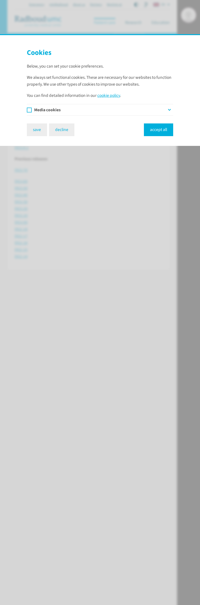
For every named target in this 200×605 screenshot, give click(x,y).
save (37, 130)
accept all (158, 130)
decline (61, 130)
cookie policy (108, 95)
